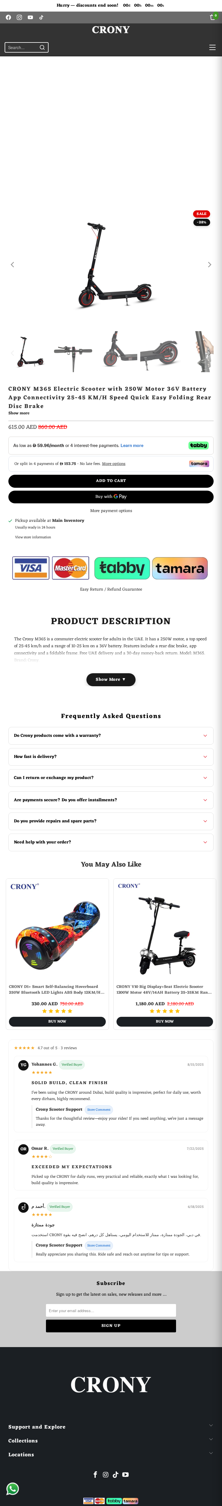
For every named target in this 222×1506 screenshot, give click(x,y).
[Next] (209, 264)
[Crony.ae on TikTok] (116, 1475)
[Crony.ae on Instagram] (105, 1475)
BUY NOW (57, 1021)
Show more (18, 414)
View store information (33, 537)
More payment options (111, 511)
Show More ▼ (111, 680)
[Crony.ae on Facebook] (95, 1475)
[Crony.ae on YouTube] (125, 1475)
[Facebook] (8, 17)
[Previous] (12, 264)
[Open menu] (212, 47)
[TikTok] (41, 17)
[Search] (42, 47)
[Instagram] (19, 17)
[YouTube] (30, 17)
